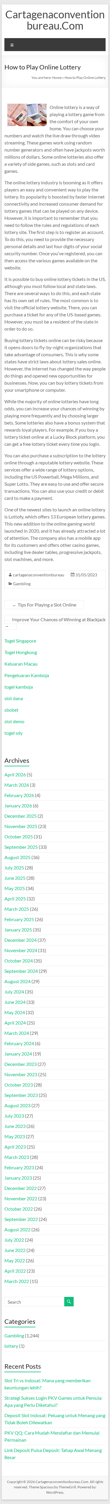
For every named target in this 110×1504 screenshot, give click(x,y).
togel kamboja (18, 687)
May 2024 (14, 1012)
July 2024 (14, 991)
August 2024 (17, 981)
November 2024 (20, 950)
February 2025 (19, 919)
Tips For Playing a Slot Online (44, 604)
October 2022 (18, 1209)
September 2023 (21, 1095)
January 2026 (18, 805)
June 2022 (15, 1250)
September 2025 (21, 847)
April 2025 (15, 898)
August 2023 (17, 1105)
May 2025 (14, 888)
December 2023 (20, 1064)
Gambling (22, 583)
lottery (11, 1346)
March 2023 (16, 1157)
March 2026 (16, 785)
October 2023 (18, 1084)
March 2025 (16, 909)
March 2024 (16, 1033)
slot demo (14, 721)
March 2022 (16, 1281)
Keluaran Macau (21, 663)
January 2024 (18, 1053)
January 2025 (18, 929)
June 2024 (15, 1002)
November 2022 (20, 1198)
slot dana (13, 698)
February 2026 (19, 795)
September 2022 (21, 1219)
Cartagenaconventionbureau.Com (55, 20)
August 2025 (17, 857)
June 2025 (15, 878)
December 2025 (20, 816)
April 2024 (15, 1022)
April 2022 (15, 1271)
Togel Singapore (20, 640)
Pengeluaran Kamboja (26, 675)
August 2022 (17, 1229)
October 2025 (18, 836)
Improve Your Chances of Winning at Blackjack (55, 622)
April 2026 (15, 774)
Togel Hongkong (20, 652)
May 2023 (14, 1136)
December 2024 (20, 940)
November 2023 (20, 1074)
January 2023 (18, 1178)
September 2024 (21, 971)
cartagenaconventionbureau (38, 574)
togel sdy (13, 733)
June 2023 (15, 1126)
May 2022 (14, 1260)
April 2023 (15, 1146)
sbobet (11, 710)
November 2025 (20, 826)
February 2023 (19, 1167)
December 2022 (20, 1188)
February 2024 (19, 1043)
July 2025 (14, 867)
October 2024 (18, 960)
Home (57, 77)
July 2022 (14, 1240)
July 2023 (14, 1115)
